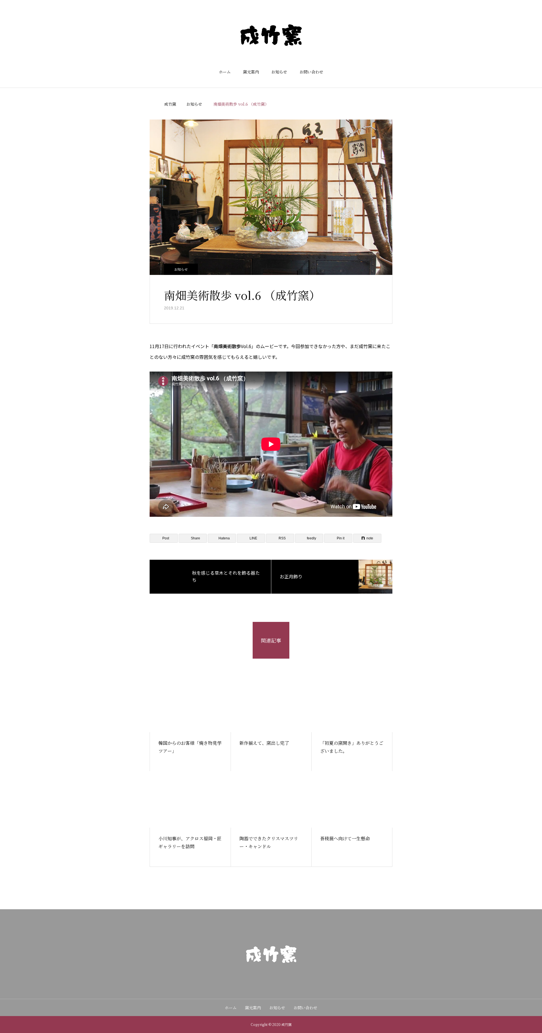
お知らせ (279, 72)
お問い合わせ (311, 72)
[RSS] (282, 977)
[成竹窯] (271, 35)
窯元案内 (251, 72)
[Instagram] (260, 977)
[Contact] (271, 977)
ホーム (225, 72)
